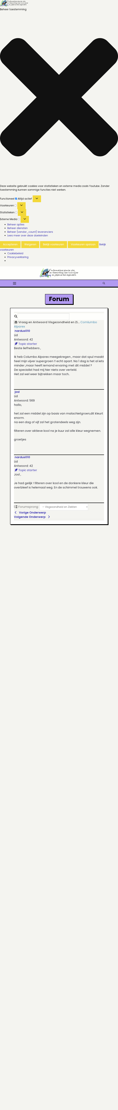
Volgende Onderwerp (30, 517)
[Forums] (16, 322)
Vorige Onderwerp (32, 513)
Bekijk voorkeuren (53, 244)
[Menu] (15, 283)
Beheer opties (15, 224)
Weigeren (30, 244)
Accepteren (10, 244)
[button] (59, 97)
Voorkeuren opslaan (83, 244)
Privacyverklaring (17, 257)
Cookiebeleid (15, 253)
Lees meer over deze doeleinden (27, 235)
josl (17, 392)
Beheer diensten (17, 228)
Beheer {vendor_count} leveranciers (30, 232)
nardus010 (22, 331)
